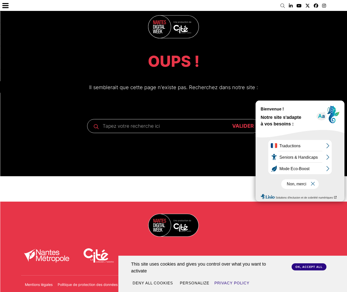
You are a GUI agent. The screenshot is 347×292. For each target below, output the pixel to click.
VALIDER (243, 126)
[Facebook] (316, 6)
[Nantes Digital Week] (173, 26)
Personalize (194, 283)
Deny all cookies (153, 283)
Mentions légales (39, 284)
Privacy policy (231, 283)
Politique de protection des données (88, 284)
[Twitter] (307, 6)
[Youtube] (299, 6)
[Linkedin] (291, 6)
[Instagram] (324, 6)
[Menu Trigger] (5, 5)
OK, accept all (309, 266)
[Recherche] (282, 6)
